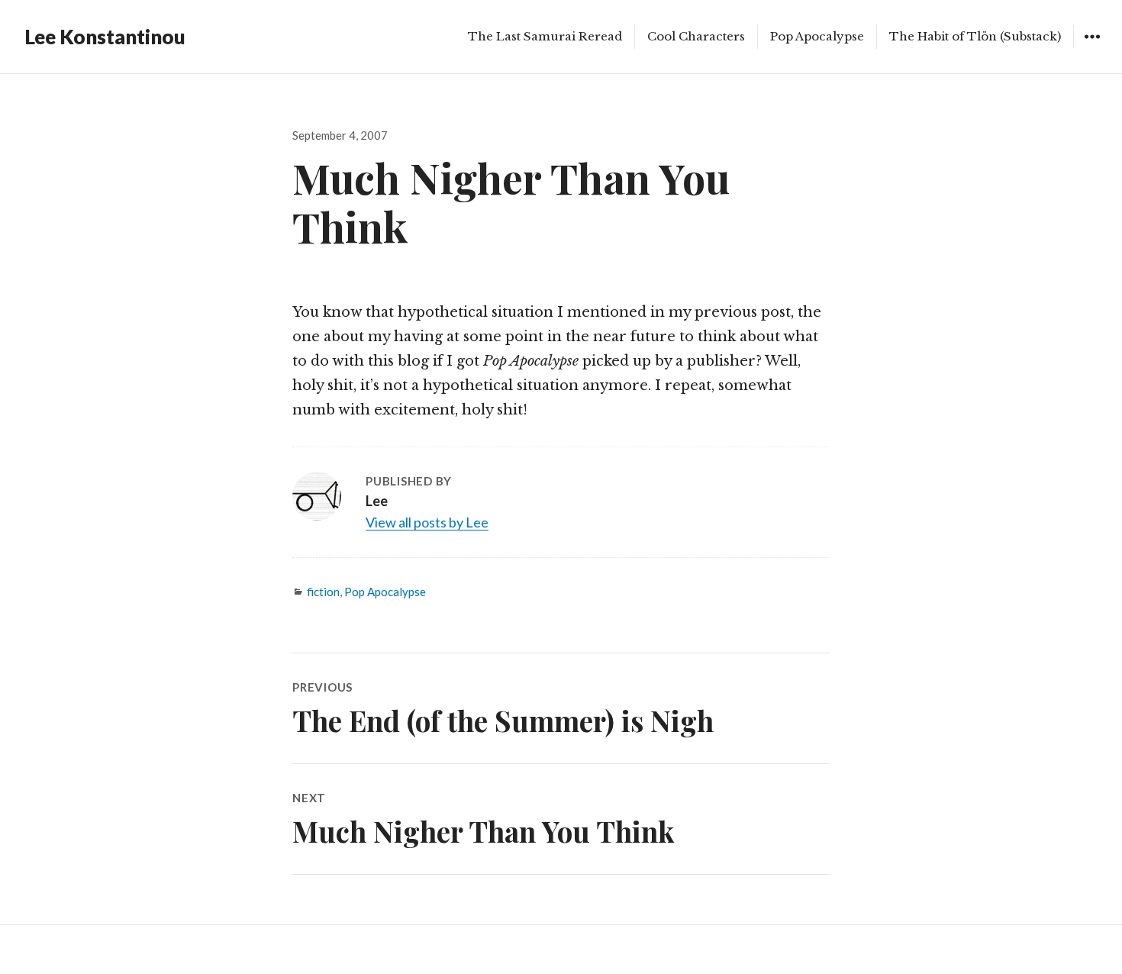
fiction (323, 591)
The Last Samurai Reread (545, 36)
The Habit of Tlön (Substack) (975, 36)
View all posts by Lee (427, 522)
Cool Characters (696, 36)
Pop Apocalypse (817, 36)
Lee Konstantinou (104, 36)
